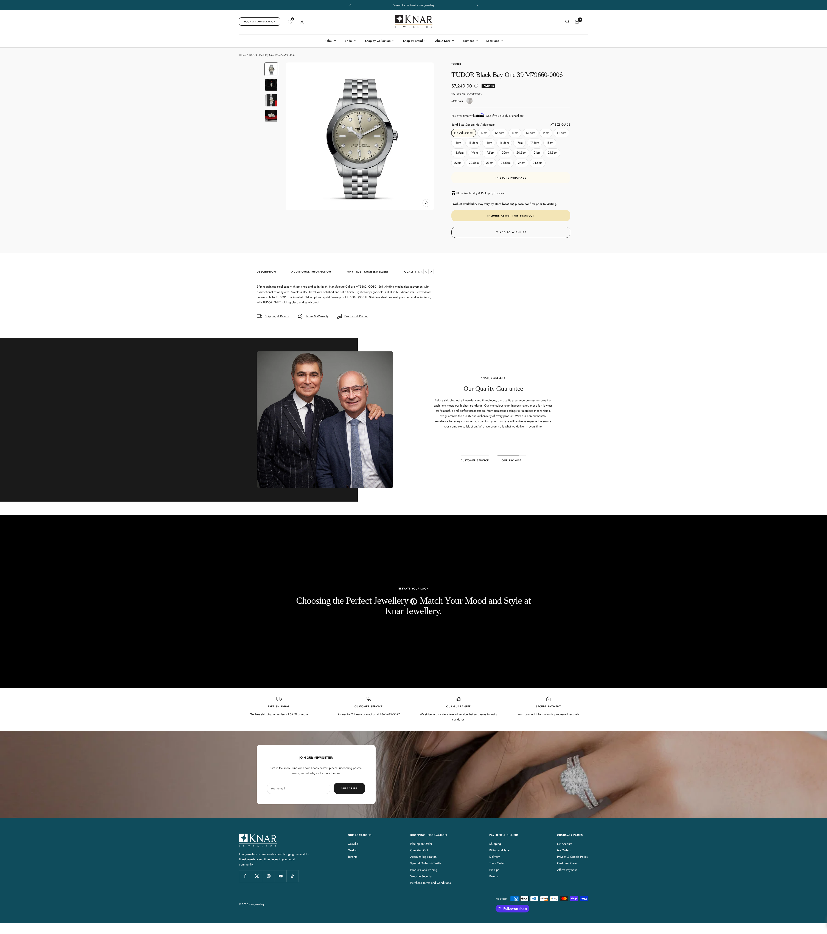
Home (242, 55)
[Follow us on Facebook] (245, 876)
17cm (519, 142)
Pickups (494, 870)
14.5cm (561, 133)
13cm (514, 133)
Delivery (494, 856)
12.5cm (499, 133)
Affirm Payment (567, 870)
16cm (488, 142)
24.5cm (538, 163)
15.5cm (473, 142)
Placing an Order (421, 844)
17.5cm (534, 142)
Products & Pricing (356, 316)
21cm (537, 152)
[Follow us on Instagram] (269, 876)
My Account (564, 844)
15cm (457, 142)
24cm (521, 163)
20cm (505, 152)
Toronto (353, 856)
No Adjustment (463, 133)
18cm (549, 142)
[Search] (567, 21)
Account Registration (423, 856)
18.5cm (459, 152)
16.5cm (504, 142)
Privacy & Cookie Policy (572, 856)
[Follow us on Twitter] (257, 876)
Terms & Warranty (317, 316)
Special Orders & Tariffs (425, 863)
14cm (546, 133)
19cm (474, 152)
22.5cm (474, 163)
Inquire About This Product (510, 215)
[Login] (302, 21)
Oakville (353, 844)
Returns (494, 876)
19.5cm (489, 152)
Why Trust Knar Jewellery (368, 272)
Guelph (352, 850)
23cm (489, 163)
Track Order (497, 863)
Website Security (421, 876)
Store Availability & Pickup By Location (480, 193)
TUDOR (456, 64)
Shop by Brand (413, 41)
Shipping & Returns (277, 316)
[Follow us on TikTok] (292, 876)
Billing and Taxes (500, 850)
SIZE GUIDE (562, 124)
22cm (458, 163)
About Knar (442, 41)
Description (266, 272)
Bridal (349, 41)
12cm (483, 133)
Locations (492, 41)
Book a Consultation (260, 21)
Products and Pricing (423, 870)
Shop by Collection (378, 41)
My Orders (564, 850)
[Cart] (577, 21)
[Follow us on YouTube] (280, 876)
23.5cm (506, 163)
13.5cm (530, 133)
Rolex (328, 41)
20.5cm (521, 152)
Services (468, 41)
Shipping (495, 844)
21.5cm (552, 152)
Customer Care (567, 863)
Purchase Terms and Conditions (430, 883)
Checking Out (419, 850)
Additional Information (311, 272)
